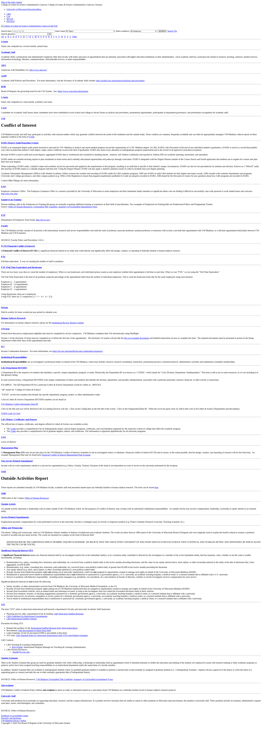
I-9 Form (5, 329)
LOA (3, 437)
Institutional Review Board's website (68, 323)
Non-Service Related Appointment (17, 461)
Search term (6, 31)
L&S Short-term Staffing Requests (69, 614)
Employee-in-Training (11, 199)
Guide (13, 429)
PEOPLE (11, 21)
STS (3, 604)
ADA (3, 65)
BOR (3, 86)
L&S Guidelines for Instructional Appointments (27, 616)
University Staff (8, 696)
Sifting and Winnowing (12, 528)
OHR (3, 493)
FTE (3, 257)
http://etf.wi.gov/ (43, 220)
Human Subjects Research (13, 318)
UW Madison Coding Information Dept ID (19, 404)
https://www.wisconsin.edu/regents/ (73, 91)
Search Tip (172, 31)
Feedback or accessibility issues (14, 716)
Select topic (60, 31)
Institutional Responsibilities (14, 357)
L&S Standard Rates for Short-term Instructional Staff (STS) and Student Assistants (52, 635)
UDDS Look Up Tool (10, 413)
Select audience (122, 31)
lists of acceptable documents (136, 338)
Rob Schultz (17, 647)
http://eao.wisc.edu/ (9, 193)
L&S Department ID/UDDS (14, 368)
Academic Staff (8, 52)
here (156, 487)
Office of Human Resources (20, 207)
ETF (3, 215)
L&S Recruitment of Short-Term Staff (34, 630)
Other (74, 36)
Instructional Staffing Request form (46, 628)
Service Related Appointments (15, 517)
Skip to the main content (11, 2)
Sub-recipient (7, 685)
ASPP (4, 76)
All (2, 36)
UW (8, 16)
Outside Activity (8, 504)
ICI (2, 346)
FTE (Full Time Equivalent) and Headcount (21, 267)
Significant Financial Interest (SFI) (17, 550)
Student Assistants (9, 658)
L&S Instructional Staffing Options (22, 619)
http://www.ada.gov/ (38, 70)
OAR (31, 137)
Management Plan (9, 448)
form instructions (69, 628)
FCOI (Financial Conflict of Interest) (18, 246)
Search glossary (8, 34)
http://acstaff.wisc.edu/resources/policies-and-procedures (120, 80)
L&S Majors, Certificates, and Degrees (19, 419)
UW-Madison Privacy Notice (13, 720)
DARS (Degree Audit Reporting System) (19, 143)
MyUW (10, 19)
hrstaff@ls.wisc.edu (21, 652)
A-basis (4, 41)
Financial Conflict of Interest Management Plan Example (66, 455)
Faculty (4, 226)
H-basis (4, 307)
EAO (3, 186)
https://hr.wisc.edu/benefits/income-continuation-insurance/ (78, 351)
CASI (3, 108)
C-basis (4, 97)
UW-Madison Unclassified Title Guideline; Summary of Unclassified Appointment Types (74, 679)
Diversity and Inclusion (11, 718)
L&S (9, 14)
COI (3, 118)
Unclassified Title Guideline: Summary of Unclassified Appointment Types (65, 207)
